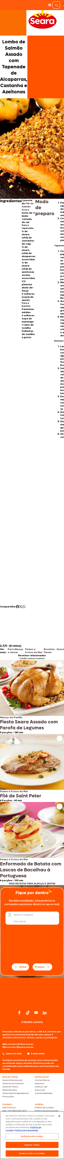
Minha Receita (9, 1090)
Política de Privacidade (26, 1130)
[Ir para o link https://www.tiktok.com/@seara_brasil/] (28, 1013)
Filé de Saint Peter (20, 796)
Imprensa (39, 1083)
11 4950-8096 (38, 1053)
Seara (60, 649)
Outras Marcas (42, 1080)
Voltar (23, 966)
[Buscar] (56, 5)
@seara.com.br (25, 1047)
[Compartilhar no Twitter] (20, 606)
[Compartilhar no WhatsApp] (23, 606)
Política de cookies (44, 1107)
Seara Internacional (12, 1080)
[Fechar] (59, 1116)
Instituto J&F (41, 1086)
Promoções (8, 1096)
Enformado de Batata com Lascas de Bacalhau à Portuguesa (30, 870)
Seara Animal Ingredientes (15, 1093)
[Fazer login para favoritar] (60, 664)
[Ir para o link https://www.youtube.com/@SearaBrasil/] (36, 1012)
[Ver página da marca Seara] (42, 19)
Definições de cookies (32, 1136)
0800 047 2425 (14, 1053)
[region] (32, 1135)
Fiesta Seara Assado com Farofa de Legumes (29, 725)
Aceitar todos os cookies (32, 1153)
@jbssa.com (8, 1047)
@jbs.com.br (9, 1044)
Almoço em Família (11, 717)
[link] (32, 697)
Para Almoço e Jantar (15, 651)
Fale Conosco (9, 1107)
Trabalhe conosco (32, 1021)
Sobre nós (40, 1090)
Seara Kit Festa (10, 1086)
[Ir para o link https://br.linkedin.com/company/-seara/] (44, 1012)
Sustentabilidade (43, 1093)
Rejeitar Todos (32, 1145)
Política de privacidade (46, 1110)
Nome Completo (23, 914)
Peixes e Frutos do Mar (33, 651)
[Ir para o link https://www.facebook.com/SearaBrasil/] (19, 1012)
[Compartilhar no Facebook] (17, 606)
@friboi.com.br (25, 1044)
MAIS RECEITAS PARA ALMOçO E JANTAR (32, 883)
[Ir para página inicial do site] (32, 1003)
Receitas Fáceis (49, 651)
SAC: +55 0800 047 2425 (14, 1110)
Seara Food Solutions (13, 1083)
